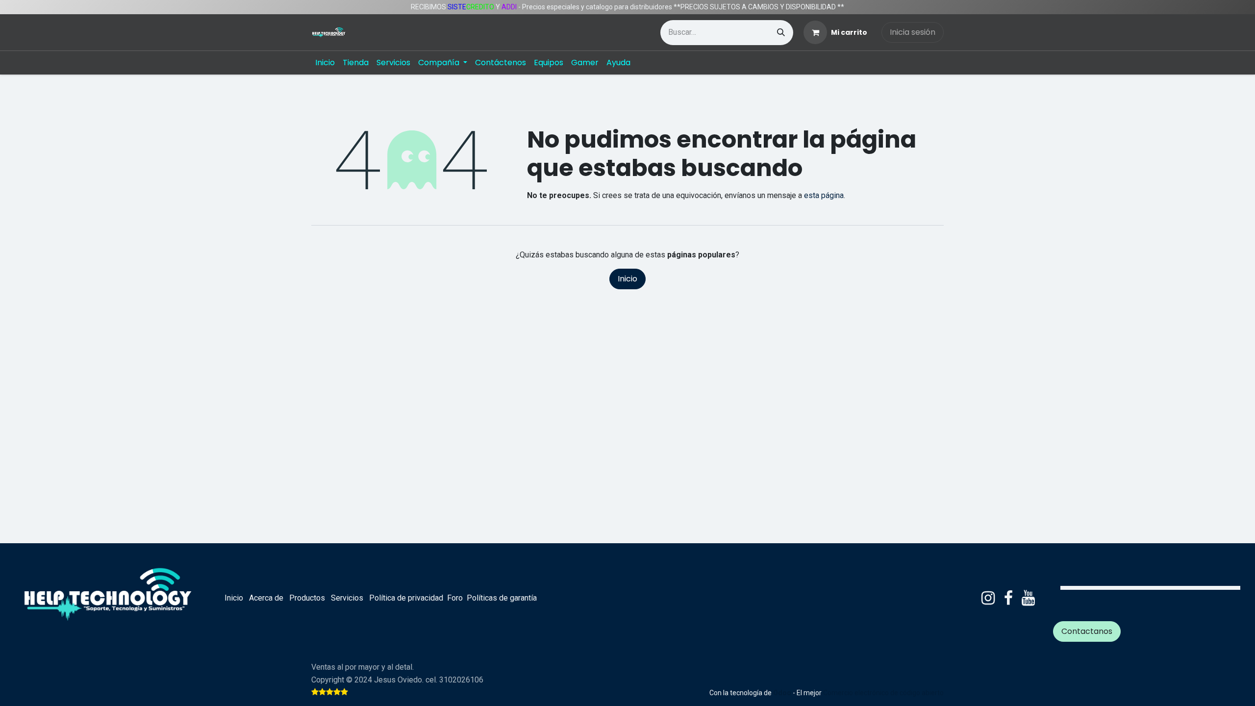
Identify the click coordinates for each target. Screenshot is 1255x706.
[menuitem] (325, 63)
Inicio (627, 278)
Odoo (783, 693)
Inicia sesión (912, 32)
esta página (824, 195)
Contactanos (1086, 631)
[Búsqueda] (781, 32)
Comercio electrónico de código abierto (883, 693)
